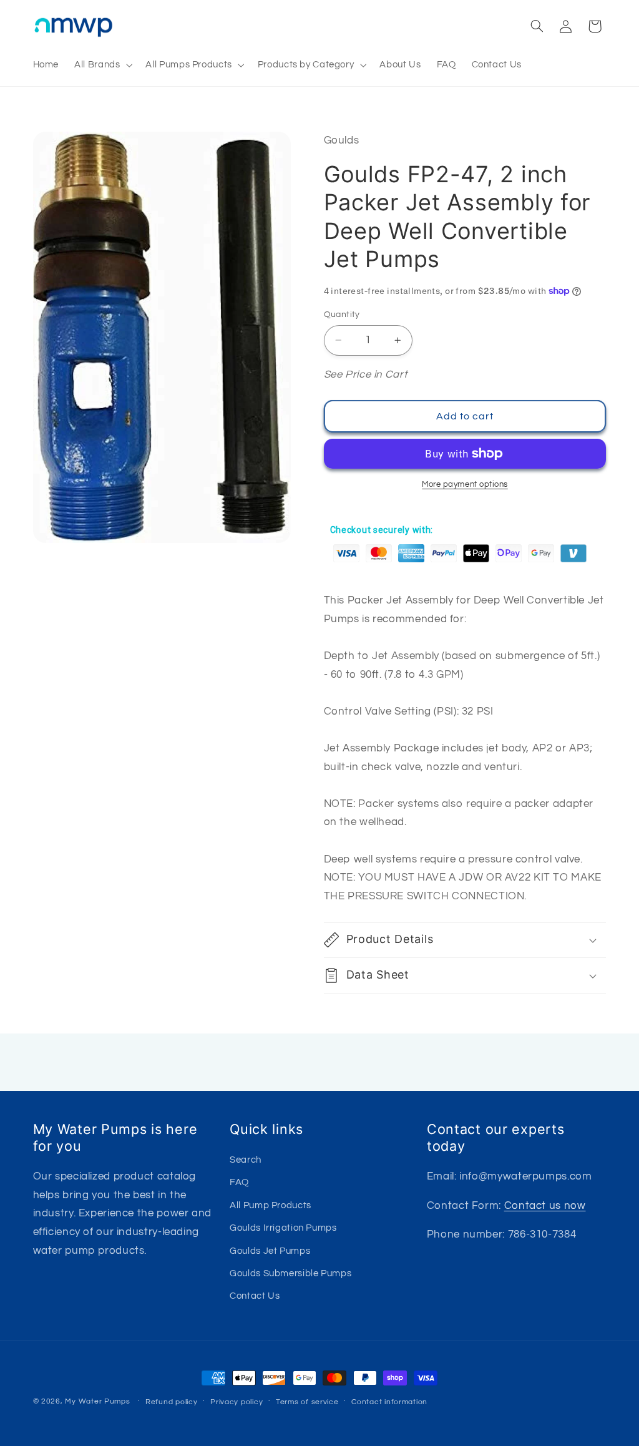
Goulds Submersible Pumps (290, 1273)
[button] (102, 65)
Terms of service (307, 1402)
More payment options (465, 485)
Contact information (389, 1402)
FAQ (239, 1182)
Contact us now (545, 1205)
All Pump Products (270, 1205)
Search (245, 1160)
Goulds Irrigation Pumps (283, 1228)
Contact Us (255, 1296)
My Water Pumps (97, 1401)
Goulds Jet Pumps (270, 1251)
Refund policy (171, 1402)
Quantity (342, 314)
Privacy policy (236, 1402)
